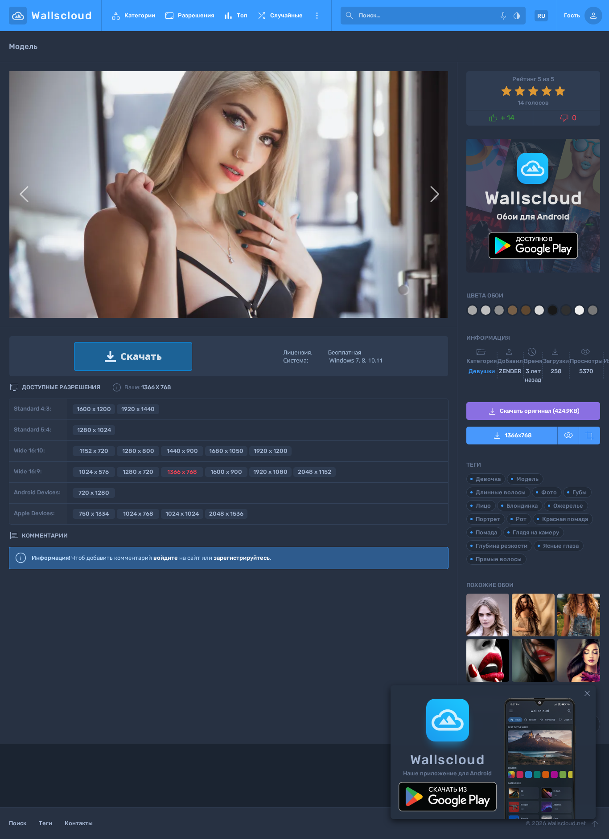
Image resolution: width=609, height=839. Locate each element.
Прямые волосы (499, 559)
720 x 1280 (93, 492)
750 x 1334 (94, 513)
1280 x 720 (138, 471)
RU (541, 15)
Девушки (482, 371)
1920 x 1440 (138, 409)
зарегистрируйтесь (242, 557)
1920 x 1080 (270, 471)
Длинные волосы (501, 492)
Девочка (488, 479)
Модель (527, 479)
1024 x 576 (94, 471)
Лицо (483, 505)
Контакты (79, 823)
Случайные (279, 15)
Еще (317, 15)
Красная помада (565, 519)
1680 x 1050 (226, 451)
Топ (235, 15)
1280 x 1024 (94, 430)
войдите (165, 557)
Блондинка (522, 505)
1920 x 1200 (271, 451)
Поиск (17, 823)
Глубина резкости (501, 545)
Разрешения (189, 15)
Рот (521, 519)
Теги (45, 823)
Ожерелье (568, 505)
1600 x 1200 (94, 409)
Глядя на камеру (536, 532)
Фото (549, 492)
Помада (486, 532)
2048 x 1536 (226, 513)
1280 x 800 (138, 451)
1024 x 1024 (182, 513)
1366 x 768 (182, 471)
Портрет (488, 519)
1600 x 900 (226, 471)
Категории (133, 15)
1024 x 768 (138, 513)
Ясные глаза (561, 545)
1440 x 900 (182, 451)
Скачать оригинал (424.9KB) (533, 411)
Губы (579, 492)
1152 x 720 (93, 451)
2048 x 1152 (314, 471)
